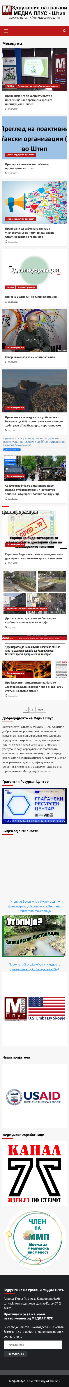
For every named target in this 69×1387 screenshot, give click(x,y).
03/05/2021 (13, 430)
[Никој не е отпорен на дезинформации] (34, 270)
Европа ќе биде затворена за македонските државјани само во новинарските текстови (34, 556)
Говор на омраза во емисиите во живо (30, 357)
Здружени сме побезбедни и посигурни (38, 86)
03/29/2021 (13, 109)
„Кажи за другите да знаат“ (20, 154)
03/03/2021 (13, 627)
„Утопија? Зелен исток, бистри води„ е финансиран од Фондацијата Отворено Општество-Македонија (34, 906)
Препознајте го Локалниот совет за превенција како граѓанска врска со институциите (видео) (28, 100)
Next (40, 710)
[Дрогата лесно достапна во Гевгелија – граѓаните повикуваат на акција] (34, 592)
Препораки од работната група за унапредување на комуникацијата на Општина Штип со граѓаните (29, 233)
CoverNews (34, 1381)
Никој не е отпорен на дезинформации (31, 297)
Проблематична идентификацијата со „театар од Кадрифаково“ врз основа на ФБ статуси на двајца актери (34, 687)
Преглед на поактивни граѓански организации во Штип (27, 166)
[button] (6, 30)
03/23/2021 (13, 173)
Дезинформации (26, 287)
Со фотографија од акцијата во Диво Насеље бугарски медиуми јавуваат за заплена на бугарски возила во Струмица (32, 490)
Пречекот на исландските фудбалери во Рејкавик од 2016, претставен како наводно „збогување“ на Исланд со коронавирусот (34, 421)
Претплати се (15, 1353)
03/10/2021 (13, 302)
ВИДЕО (10, 86)
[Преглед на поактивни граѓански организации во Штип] (34, 137)
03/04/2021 (13, 563)
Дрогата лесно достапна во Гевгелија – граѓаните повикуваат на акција (30, 620)
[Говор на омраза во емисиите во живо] (34, 330)
